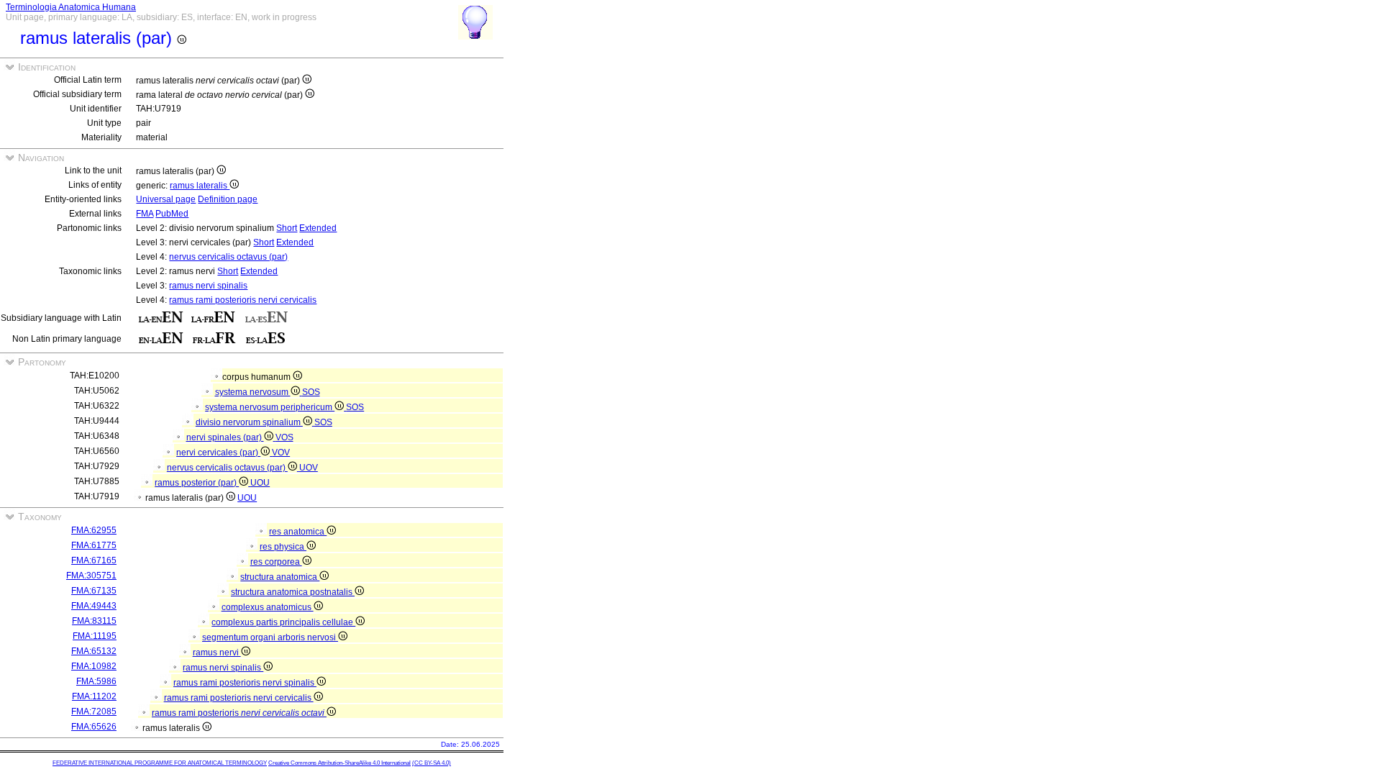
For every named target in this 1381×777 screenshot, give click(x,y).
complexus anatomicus (268, 607)
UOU (260, 483)
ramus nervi (217, 653)
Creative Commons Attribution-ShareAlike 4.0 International (339, 763)
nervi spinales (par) (225, 437)
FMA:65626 (94, 727)
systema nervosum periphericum (269, 407)
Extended (318, 228)
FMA (144, 214)
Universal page (166, 199)
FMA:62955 (94, 530)
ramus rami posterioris (238, 713)
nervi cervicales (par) (218, 452)
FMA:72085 (94, 711)
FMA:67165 (94, 560)
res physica (283, 547)
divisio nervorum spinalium (249, 422)
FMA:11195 (95, 636)
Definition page (227, 199)
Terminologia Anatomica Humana (71, 7)
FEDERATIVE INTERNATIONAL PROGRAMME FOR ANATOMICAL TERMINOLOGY (160, 763)
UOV (308, 468)
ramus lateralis (199, 186)
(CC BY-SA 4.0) (431, 763)
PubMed (171, 214)
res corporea (276, 562)
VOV (281, 452)
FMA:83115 (94, 621)
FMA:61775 (94, 545)
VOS (284, 437)
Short (286, 228)
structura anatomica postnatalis (293, 592)
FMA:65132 (94, 651)
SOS (311, 392)
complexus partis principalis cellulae (283, 622)
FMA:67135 (94, 591)
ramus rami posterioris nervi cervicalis (242, 300)
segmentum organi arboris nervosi (270, 637)
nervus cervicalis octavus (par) (228, 257)
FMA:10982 (94, 666)
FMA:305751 (91, 576)
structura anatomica (279, 577)
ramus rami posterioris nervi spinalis (244, 683)
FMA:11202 (94, 696)
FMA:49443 (94, 606)
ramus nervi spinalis (208, 286)
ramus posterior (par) (197, 483)
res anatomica (298, 532)
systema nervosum (253, 392)
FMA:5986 (96, 681)
